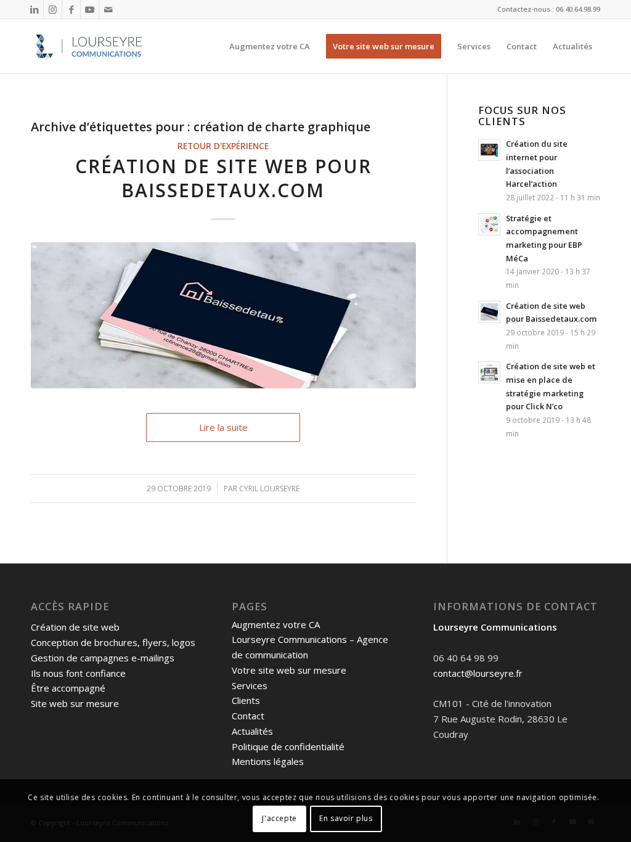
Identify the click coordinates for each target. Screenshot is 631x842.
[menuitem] (269, 46)
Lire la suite (223, 427)
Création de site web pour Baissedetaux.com (223, 178)
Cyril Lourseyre (269, 488)
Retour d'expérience (223, 146)
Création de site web (75, 627)
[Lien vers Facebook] (71, 9)
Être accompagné (68, 688)
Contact (248, 715)
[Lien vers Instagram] (53, 9)
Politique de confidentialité (288, 746)
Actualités (252, 731)
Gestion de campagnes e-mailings (102, 658)
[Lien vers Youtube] (90, 9)
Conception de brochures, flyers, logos (113, 642)
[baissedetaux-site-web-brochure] (223, 315)
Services (249, 685)
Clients (246, 700)
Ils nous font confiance (78, 673)
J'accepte (279, 818)
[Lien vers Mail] (108, 9)
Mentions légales (268, 761)
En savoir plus (345, 818)
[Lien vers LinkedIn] (34, 9)
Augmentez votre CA (276, 624)
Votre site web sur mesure (289, 670)
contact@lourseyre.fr (478, 673)
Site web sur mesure (75, 703)
